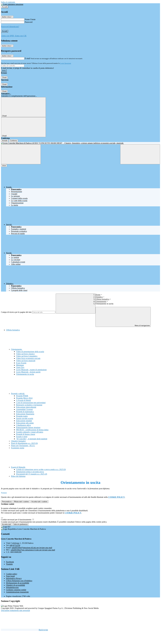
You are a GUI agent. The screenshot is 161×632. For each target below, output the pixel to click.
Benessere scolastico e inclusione (29, 405)
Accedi (4, 7)
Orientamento (100, 301)
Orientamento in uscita (25, 374)
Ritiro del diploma (18, 476)
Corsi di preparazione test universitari (31, 403)
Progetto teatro (22, 416)
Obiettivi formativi (18, 441)
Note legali (10, 576)
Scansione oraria (17, 448)
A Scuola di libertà (23, 400)
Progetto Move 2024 (24, 398)
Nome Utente (30, 19)
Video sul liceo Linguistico (26, 356)
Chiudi (4, 77)
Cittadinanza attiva (23, 425)
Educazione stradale (24, 421)
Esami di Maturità (18, 467)
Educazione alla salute (25, 423)
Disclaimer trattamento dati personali (15, 610)
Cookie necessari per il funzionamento (16, 520)
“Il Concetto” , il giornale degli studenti (31, 439)
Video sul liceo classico (25, 354)
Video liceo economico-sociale (28, 358)
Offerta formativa (102, 299)
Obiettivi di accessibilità (15, 585)
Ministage (20, 365)
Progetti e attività (18, 393)
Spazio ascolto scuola (24, 418)
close (4, 166)
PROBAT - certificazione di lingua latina (32, 430)
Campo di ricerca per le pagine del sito (16, 312)
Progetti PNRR (22, 396)
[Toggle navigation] (21, 154)
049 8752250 (15, 545)
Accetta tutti (39, 502)
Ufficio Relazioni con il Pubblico (19, 581)
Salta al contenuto (8, 2)
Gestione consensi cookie (16, 590)
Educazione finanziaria (25, 414)
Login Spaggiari (65, 63)
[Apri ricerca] (140, 154)
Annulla (4, 141)
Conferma (13, 141)
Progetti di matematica (25, 412)
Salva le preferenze (20, 524)
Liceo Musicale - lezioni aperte (28, 372)
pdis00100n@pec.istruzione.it (33, 550)
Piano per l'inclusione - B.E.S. (23, 445)
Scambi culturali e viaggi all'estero (29, 432)
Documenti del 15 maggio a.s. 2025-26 (31, 474)
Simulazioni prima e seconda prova (30, 472)
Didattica (99, 297)
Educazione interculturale (26, 407)
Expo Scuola (21, 363)
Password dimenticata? (10, 27)
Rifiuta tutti (21, 502)
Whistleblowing (12, 587)
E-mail (27, 58)
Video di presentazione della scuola (30, 351)
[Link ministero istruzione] (12, 4)
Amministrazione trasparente (17, 592)
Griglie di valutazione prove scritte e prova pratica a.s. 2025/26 (41, 469)
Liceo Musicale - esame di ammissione (31, 370)
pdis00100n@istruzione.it (32, 548)
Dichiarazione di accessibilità (17, 583)
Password (28, 22)
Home (97, 295)
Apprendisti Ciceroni (24, 409)
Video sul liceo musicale (25, 361)
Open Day (20, 367)
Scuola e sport (21, 436)
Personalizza (6, 502)
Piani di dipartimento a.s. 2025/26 (24, 443)
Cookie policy (11, 574)
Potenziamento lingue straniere (28, 427)
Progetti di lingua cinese (25, 434)
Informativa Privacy (14, 578)
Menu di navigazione (142, 325)
